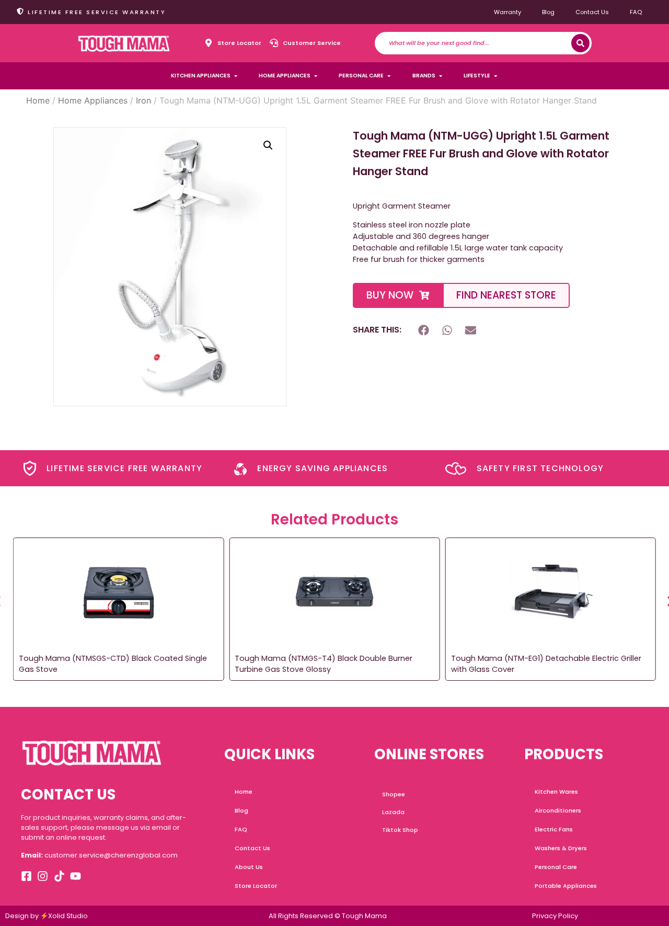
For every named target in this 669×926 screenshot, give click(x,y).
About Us (249, 867)
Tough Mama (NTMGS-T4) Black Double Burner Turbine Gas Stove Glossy (323, 664)
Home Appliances (93, 100)
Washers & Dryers (561, 848)
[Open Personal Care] (388, 76)
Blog (548, 12)
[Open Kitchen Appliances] (235, 76)
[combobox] (480, 43)
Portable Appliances (566, 886)
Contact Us (592, 12)
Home (38, 100)
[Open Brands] (440, 76)
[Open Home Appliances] (315, 76)
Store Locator (256, 886)
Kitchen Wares (556, 791)
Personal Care (556, 867)
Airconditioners (558, 810)
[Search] (580, 43)
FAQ (636, 12)
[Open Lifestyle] (495, 76)
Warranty (507, 12)
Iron (143, 100)
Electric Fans (554, 829)
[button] (268, 145)
